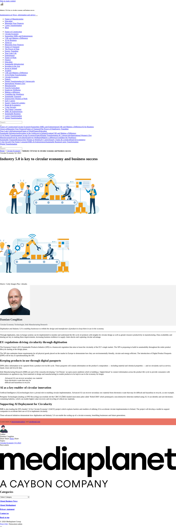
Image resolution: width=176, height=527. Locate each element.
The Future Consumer (13, 109)
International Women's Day (15, 83)
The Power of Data (12, 49)
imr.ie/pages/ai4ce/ (18, 422)
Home (2, 151)
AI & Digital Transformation (15, 75)
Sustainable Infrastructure (14, 64)
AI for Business (11, 40)
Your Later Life (11, 53)
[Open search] (1, 125)
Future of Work (10, 58)
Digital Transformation (13, 118)
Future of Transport (12, 47)
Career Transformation (13, 25)
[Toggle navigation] (37, 15)
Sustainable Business (13, 114)
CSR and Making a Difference (16, 38)
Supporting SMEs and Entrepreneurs (19, 36)
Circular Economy (12, 34)
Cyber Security (10, 107)
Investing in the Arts (12, 66)
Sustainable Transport (13, 96)
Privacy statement (7, 509)
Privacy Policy (4, 524)
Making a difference (12, 92)
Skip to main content (8, 1)
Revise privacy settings (15, 524)
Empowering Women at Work (16, 99)
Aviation (8, 71)
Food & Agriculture (12, 88)
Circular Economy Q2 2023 (10, 443)
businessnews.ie (17, 15)
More (7, 28)
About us (8, 42)
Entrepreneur (10, 55)
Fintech (7, 79)
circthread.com (34, 422)
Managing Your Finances (14, 23)
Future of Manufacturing (14, 19)
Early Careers (10, 101)
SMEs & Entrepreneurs (13, 112)
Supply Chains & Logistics (15, 103)
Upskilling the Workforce (14, 94)
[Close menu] (1, 146)
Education (8, 21)
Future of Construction (13, 32)
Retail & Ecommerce (13, 105)
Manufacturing (10, 86)
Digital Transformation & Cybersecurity (20, 81)
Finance (8, 60)
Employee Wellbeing (13, 90)
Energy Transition (11, 51)
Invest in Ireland (11, 68)
